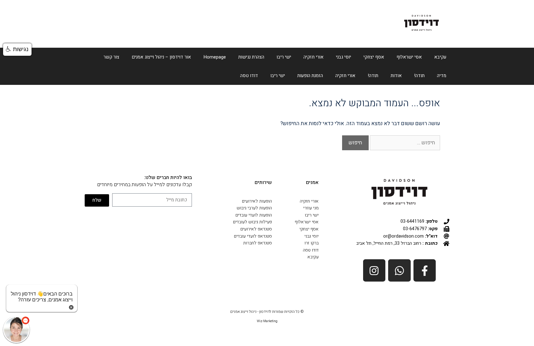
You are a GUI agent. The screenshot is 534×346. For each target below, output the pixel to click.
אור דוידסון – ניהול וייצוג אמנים (161, 57)
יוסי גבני (343, 57)
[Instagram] (374, 270)
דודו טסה (249, 75)
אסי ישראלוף (409, 57)
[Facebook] (424, 270)
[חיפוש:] (404, 143)
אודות (396, 75)
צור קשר (111, 57)
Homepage (214, 57)
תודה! (419, 75)
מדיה (441, 75)
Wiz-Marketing (267, 321)
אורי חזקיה (313, 57)
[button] (17, 49)
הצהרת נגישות (251, 57)
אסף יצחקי (373, 57)
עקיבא (440, 57)
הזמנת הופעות (310, 75)
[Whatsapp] (399, 270)
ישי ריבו (284, 57)
